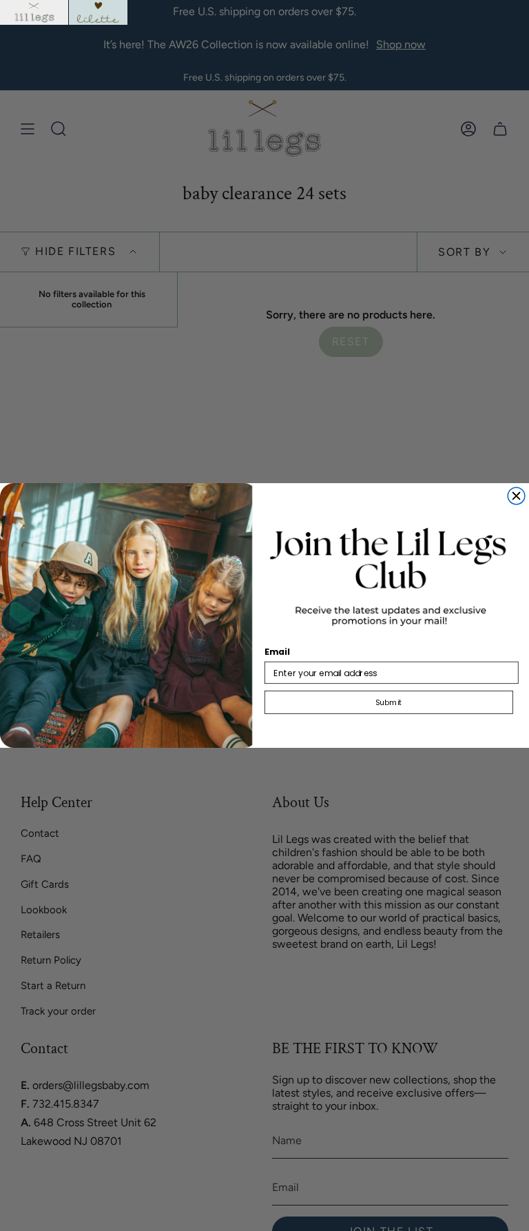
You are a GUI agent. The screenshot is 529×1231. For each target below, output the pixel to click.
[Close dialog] (516, 496)
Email (277, 652)
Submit (388, 702)
